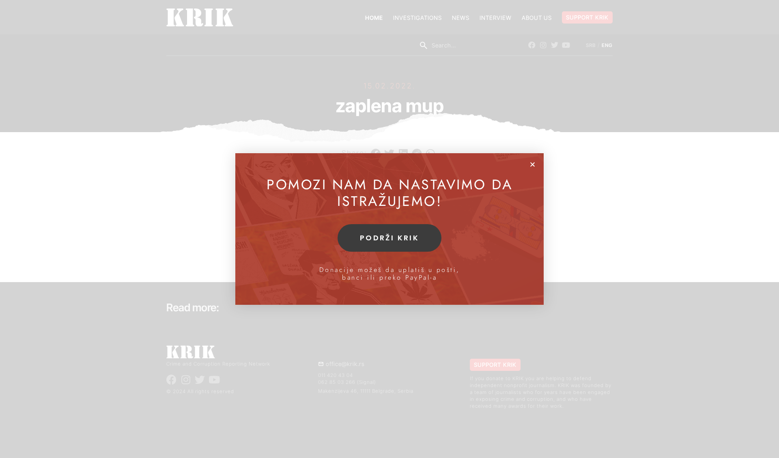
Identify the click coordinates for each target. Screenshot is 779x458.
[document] (389, 229)
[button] (532, 164)
